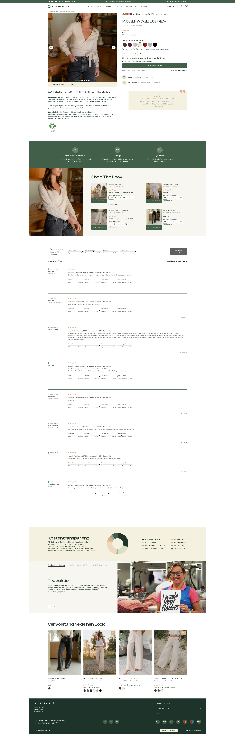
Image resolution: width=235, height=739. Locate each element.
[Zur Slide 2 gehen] (82, 80)
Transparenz (103, 92)
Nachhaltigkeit (131, 6)
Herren (99, 6)
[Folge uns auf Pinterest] (117, 722)
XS (124, 53)
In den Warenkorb (99, 201)
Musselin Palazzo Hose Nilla (118, 210)
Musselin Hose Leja (115, 184)
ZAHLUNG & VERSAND (51, 723)
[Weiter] (113, 47)
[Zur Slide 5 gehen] (89, 80)
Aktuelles (144, 6)
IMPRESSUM (37, 730)
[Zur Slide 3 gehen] (84, 80)
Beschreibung (55, 92)
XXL (111, 202)
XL (146, 53)
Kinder (108, 6)
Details (69, 92)
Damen (90, 6)
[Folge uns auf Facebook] (105, 722)
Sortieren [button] (51, 261)
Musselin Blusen (53, 11)
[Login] (177, 6)
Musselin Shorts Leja (170, 184)
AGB (50, 730)
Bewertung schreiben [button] (178, 251)
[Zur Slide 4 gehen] (86, 80)
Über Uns (118, 6)
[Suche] (182, 6)
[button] (116, 510)
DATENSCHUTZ (44, 730)
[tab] (173, 261)
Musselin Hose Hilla (128, 678)
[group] (57, 249)
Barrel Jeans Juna (169, 210)
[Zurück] (51, 47)
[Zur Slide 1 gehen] (78, 80)
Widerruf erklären (168, 730)
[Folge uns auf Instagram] (111, 722)
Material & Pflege (84, 92)
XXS (111, 198)
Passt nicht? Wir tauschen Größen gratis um (119, 1)
